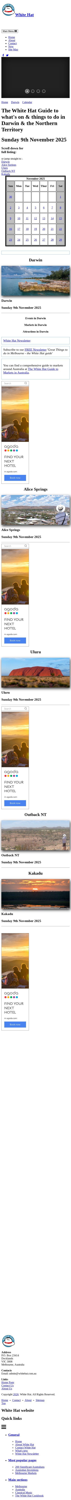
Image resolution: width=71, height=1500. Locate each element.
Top (3, 1403)
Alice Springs (8, 164)
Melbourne (21, 1486)
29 (60, 239)
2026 (16, 1394)
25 (27, 239)
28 (52, 239)
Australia (20, 1489)
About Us (6, 1388)
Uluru (4, 167)
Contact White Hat (25, 1447)
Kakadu (5, 174)
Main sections (17, 1480)
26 (35, 239)
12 (35, 218)
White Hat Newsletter (17, 340)
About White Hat (24, 1444)
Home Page (7, 1382)
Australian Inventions (26, 1470)
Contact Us (7, 1385)
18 (27, 229)
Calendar (27, 102)
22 (60, 229)
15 (60, 218)
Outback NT (8, 171)
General (13, 1435)
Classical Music (23, 1492)
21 (52, 229)
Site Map (13, 49)
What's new (21, 1450)
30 (10, 196)
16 (10, 229)
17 (18, 229)
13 (43, 218)
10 (18, 218)
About (11, 40)
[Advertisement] (35, 1182)
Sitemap (40, 1400)
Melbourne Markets (26, 1473)
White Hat (24, 14)
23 (10, 239)
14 (52, 218)
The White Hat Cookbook (29, 1495)
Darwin (15, 102)
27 (43, 239)
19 (35, 229)
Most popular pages (22, 1460)
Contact (12, 43)
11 (27, 218)
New (11, 46)
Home (11, 37)
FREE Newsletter (36, 349)
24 (18, 239)
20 (43, 229)
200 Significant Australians (29, 1466)
